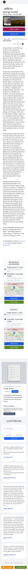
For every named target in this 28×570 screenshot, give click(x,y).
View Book (7, 391)
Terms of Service (18, 563)
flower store (6, 245)
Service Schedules (19, 39)
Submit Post (14, 438)
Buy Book (15, 391)
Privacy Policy (10, 563)
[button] (14, 287)
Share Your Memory (9, 413)
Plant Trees (14, 302)
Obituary (7, 39)
